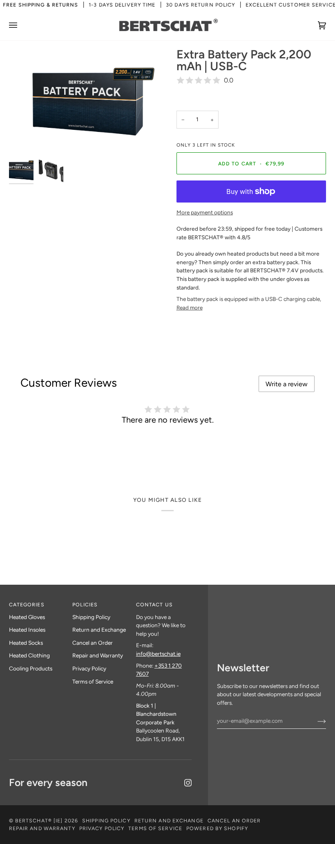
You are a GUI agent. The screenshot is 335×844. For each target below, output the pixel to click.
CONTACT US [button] (154, 604)
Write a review (287, 384)
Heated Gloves (27, 617)
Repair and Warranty (97, 655)
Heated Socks (26, 642)
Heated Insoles (27, 629)
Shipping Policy (91, 617)
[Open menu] (21, 25)
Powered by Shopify (217, 828)
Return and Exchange (99, 629)
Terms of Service (92, 681)
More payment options (204, 212)
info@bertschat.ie (158, 653)
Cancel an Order (92, 642)
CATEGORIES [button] (27, 604)
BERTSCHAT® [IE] (39, 820)
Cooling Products (30, 668)
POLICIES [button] (85, 604)
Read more (189, 307)
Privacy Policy (89, 668)
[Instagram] (188, 782)
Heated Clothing (29, 655)
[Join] (315, 720)
